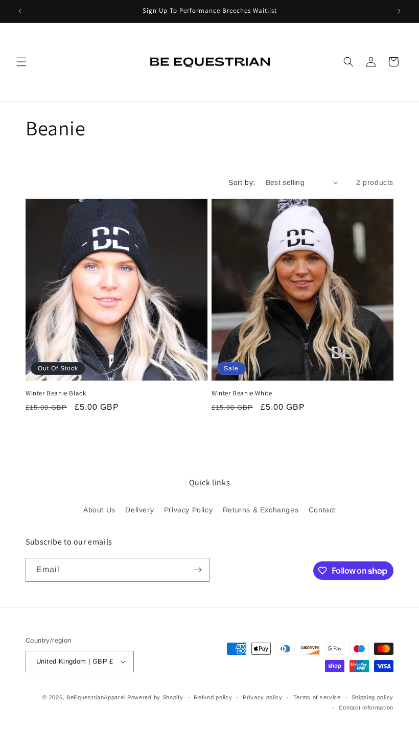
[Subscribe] (198, 570)
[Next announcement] (399, 11)
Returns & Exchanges (260, 510)
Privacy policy (263, 697)
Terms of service (317, 697)
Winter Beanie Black (56, 393)
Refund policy (213, 697)
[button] (21, 62)
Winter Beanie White (242, 393)
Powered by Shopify (155, 697)
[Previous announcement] (20, 11)
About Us (99, 510)
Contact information (366, 707)
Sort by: (241, 182)
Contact (322, 510)
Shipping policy (373, 697)
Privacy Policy (188, 510)
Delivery (139, 510)
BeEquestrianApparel (96, 697)
